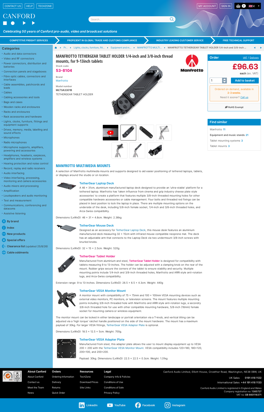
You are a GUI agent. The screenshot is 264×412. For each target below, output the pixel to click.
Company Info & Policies (117, 376)
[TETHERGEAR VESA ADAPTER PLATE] (66, 349)
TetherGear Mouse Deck (96, 225)
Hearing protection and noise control (26, 163)
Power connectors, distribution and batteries (25, 65)
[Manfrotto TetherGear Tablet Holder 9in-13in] (110, 133)
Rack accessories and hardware (23, 116)
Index (10, 227)
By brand (13, 221)
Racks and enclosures (17, 111)
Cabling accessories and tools (22, 97)
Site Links (85, 387)
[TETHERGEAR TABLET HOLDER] (66, 266)
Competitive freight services (29, 40)
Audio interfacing (14, 173)
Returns (56, 387)
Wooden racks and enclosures (22, 106)
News (31, 392)
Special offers (16, 240)
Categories (11, 48)
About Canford (35, 376)
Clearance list (27, 246)
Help (29, 6)
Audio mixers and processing (21, 185)
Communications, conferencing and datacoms (25, 207)
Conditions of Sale (114, 387)
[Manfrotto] (190, 63)
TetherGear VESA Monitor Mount (102, 291)
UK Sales (234, 377)
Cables (8, 92)
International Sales (228, 382)
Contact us (13, 6)
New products (16, 233)
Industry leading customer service (180, 40)
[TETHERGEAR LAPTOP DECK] (66, 187)
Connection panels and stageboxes (25, 71)
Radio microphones (15, 142)
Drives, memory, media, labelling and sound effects (26, 131)
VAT (245, 57)
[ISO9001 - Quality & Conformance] (12, 376)
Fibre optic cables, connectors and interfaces (25, 78)
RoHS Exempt (236, 107)
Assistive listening (15, 213)
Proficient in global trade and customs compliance (102, 40)
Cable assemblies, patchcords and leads (24, 86)
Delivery (254, 57)
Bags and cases (13, 102)
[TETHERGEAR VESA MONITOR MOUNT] (66, 299)
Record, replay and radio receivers (24, 168)
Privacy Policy (112, 392)
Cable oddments (18, 252)
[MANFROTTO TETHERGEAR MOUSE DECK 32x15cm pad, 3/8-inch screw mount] (255, 48)
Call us (244, 97)
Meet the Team (36, 387)
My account (207, 6)
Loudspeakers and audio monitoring (25, 195)
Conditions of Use (113, 382)
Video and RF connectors (19, 58)
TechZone (45, 6)
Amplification (11, 190)
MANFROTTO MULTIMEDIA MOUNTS (83, 165)
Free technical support (238, 40)
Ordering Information (63, 376)
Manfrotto (62, 80)
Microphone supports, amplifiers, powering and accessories (24, 149)
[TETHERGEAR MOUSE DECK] (66, 229)
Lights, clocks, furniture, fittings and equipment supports (26, 123)
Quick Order (58, 392)
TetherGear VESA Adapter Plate (125, 325)
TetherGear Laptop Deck (96, 183)
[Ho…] (58, 48)
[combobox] (132, 19)
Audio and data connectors (20, 53)
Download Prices (89, 382)
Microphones (12, 137)
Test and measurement (18, 200)
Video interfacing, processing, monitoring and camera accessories (25, 179)
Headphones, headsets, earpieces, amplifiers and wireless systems (25, 157)
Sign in (226, 6)
